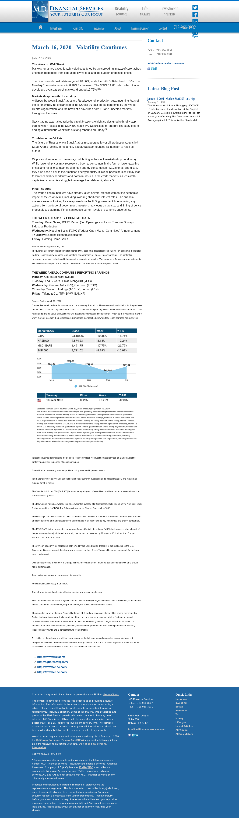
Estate (179, 706)
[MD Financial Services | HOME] (76, 14)
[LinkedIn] (136, 735)
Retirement (181, 699)
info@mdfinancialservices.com (165, 63)
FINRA (83, 767)
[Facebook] (129, 735)
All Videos (181, 729)
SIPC (90, 767)
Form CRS (77, 28)
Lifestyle (180, 722)
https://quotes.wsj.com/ (52, 661)
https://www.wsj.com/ (51, 656)
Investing (181, 702)
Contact (163, 28)
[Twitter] (133, 735)
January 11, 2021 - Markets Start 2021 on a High (171, 99)
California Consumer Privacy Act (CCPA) (60, 740)
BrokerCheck (111, 694)
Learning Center (140, 28)
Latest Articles (184, 726)
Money (179, 718)
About (118, 28)
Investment (56, 28)
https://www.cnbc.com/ (52, 667)
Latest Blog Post (163, 88)
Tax (177, 714)
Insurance (98, 28)
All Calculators (184, 734)
